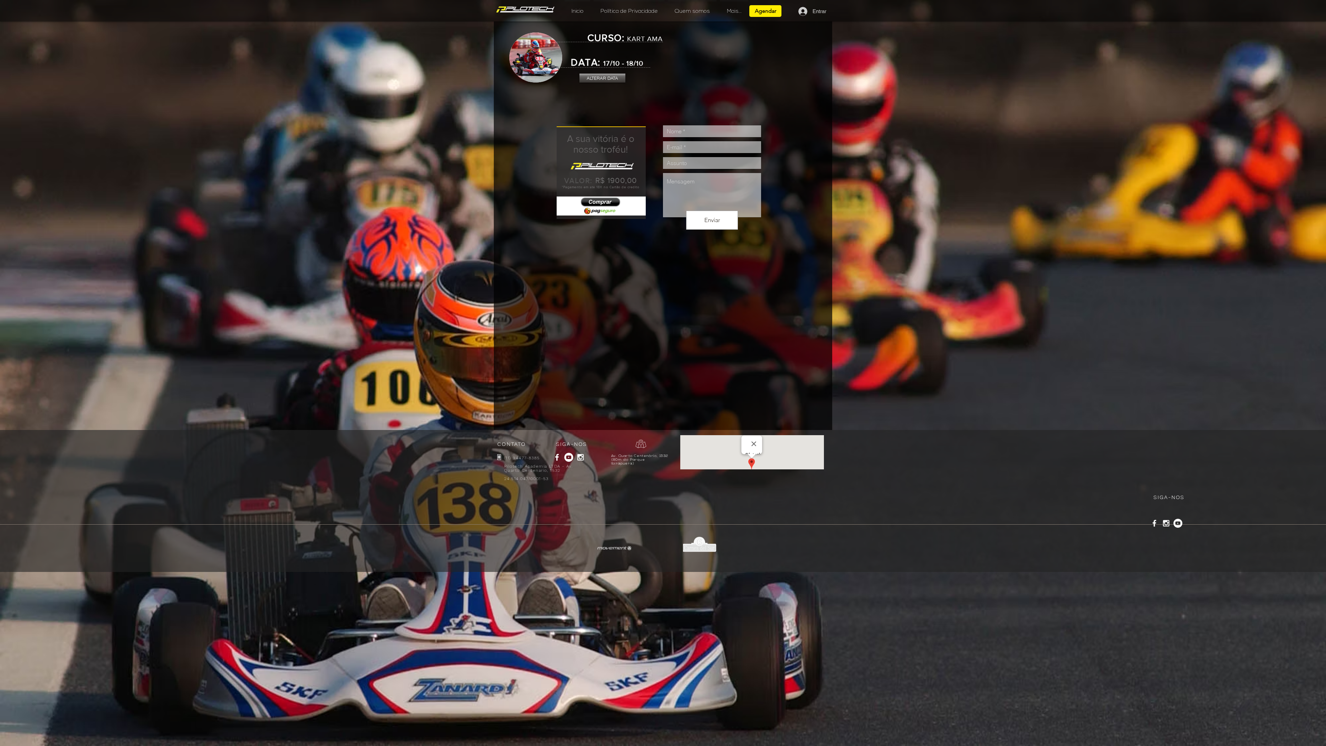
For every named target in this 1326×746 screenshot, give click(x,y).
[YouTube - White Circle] (568, 457)
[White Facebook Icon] (556, 457)
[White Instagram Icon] (580, 457)
